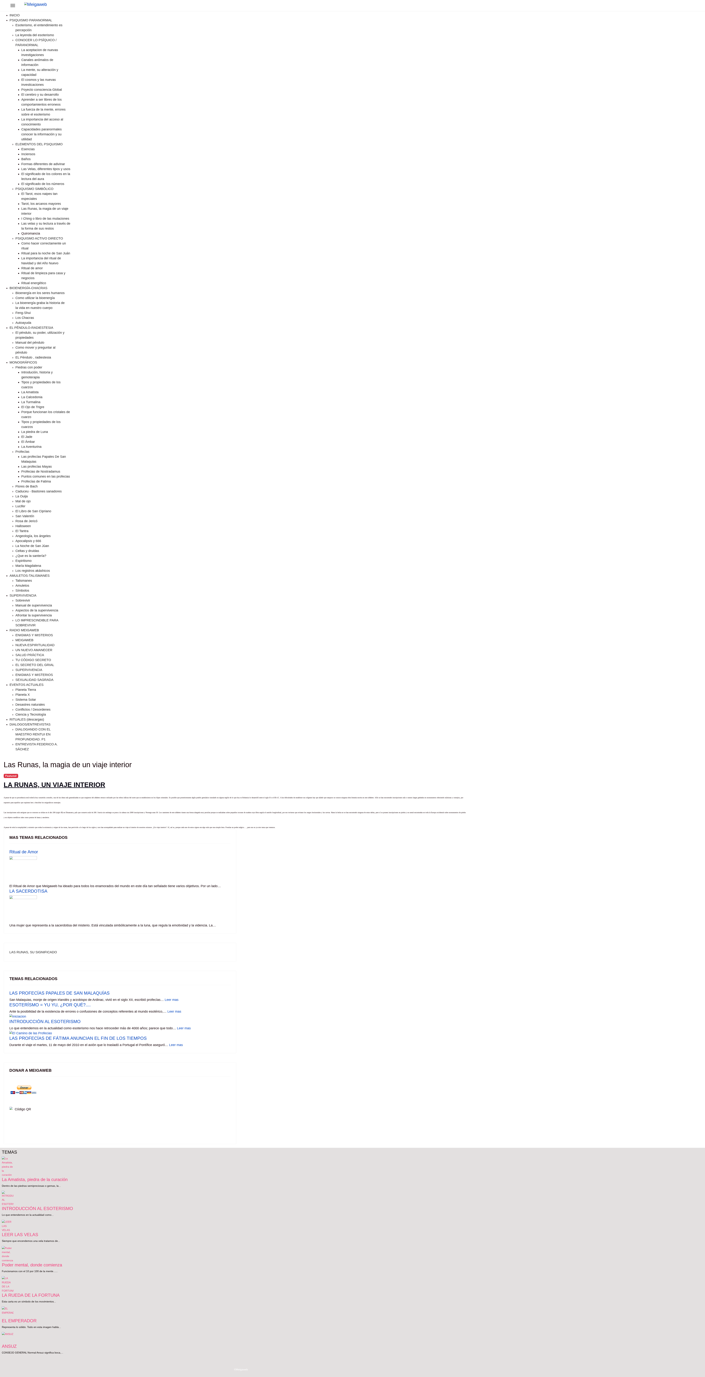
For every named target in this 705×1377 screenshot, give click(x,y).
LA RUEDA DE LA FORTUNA (31, 1295)
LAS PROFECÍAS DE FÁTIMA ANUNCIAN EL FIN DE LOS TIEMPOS (78, 1038)
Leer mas (171, 1000)
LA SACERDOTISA (28, 891)
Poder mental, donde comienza (32, 1264)
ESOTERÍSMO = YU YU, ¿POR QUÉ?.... (50, 1004)
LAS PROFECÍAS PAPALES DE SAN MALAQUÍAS (59, 993)
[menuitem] (15, 15)
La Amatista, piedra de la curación (35, 1179)
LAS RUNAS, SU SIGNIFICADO (33, 952)
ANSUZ (9, 1346)
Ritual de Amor (23, 851)
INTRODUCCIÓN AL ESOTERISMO (45, 1021)
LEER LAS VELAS (20, 1234)
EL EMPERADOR (19, 1320)
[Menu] (12, 5)
